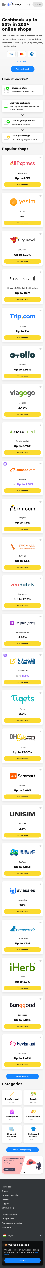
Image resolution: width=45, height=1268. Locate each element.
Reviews (5, 1199)
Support (5, 1204)
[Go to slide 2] (24, 1172)
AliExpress (22, 173)
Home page (7, 1187)
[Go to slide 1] (21, 1172)
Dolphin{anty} (22, 632)
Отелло (22, 364)
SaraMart (22, 785)
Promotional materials (12, 1223)
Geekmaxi (22, 1053)
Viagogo (22, 403)
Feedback (6, 1227)
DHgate (22, 747)
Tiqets (22, 709)
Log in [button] (38, 4)
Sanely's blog (8, 1208)
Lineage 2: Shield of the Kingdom (22, 288)
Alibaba (22, 479)
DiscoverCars (22, 671)
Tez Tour (22, 862)
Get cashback (23, 69)
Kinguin (22, 518)
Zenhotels (22, 594)
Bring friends (8, 1219)
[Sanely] (14, 4)
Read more (9, 1169)
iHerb (22, 977)
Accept (22, 1260)
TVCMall (22, 556)
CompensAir (22, 938)
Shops (5, 1191)
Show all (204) (22, 1076)
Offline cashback (9, 1214)
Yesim (22, 211)
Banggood (22, 1015)
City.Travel (22, 250)
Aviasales (22, 900)
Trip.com (22, 326)
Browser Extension (10, 1195)
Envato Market (22, 441)
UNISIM (22, 824)
